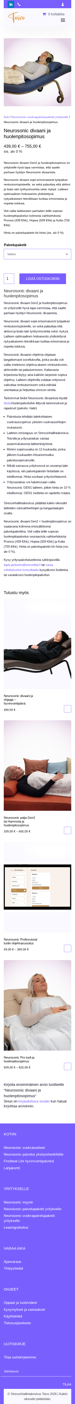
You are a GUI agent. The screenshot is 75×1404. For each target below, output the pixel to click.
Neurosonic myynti (18, 1202)
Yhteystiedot (13, 1268)
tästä (7, 403)
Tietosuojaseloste (17, 1323)
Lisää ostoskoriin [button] (67, 708)
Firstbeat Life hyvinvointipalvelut (29, 1161)
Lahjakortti (12, 1168)
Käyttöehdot (13, 1316)
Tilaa (67, 1384)
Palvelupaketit (15, 245)
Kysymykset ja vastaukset (24, 1310)
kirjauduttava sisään (34, 1101)
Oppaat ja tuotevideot (20, 1303)
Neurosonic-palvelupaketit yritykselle (32, 1209)
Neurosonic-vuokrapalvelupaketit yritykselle (39, 117)
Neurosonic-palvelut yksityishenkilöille (33, 1154)
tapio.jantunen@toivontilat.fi (22, 565)
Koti (6, 117)
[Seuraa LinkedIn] (11, 4)
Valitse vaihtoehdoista (67, 830)
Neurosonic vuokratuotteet (24, 1148)
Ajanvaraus (12, 1262)
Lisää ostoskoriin (43, 279)
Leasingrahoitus (16, 1227)
